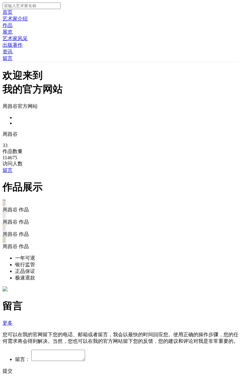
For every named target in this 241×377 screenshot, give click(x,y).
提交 (8, 371)
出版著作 (13, 45)
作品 (8, 25)
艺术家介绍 (15, 18)
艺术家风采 (15, 38)
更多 (8, 323)
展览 (8, 32)
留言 (8, 58)
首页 (8, 12)
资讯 (8, 51)
